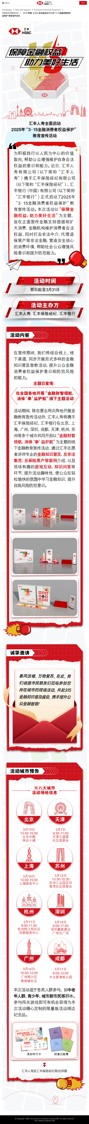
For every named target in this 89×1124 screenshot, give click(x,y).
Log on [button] (83, 3)
